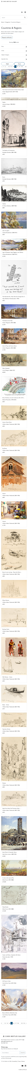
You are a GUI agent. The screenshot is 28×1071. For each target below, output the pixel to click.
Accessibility (14, 1061)
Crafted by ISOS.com (23, 1069)
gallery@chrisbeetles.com (6, 1041)
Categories (7, 22)
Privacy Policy (24, 1056)
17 (19, 66)
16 (17, 66)
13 (11, 66)
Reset (19, 64)
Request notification (7, 37)
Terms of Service (6, 1058)
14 (13, 66)
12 (8, 66)
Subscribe (23, 1052)
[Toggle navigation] (25, 12)
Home (2, 22)
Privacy (19, 1061)
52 (25, 66)
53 (24, 1023)
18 (21, 66)
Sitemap (23, 1061)
